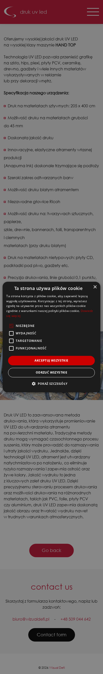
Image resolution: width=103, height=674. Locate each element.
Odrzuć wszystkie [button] (51, 372)
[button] (51, 383)
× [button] (95, 287)
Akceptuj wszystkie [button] (51, 360)
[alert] (51, 337)
